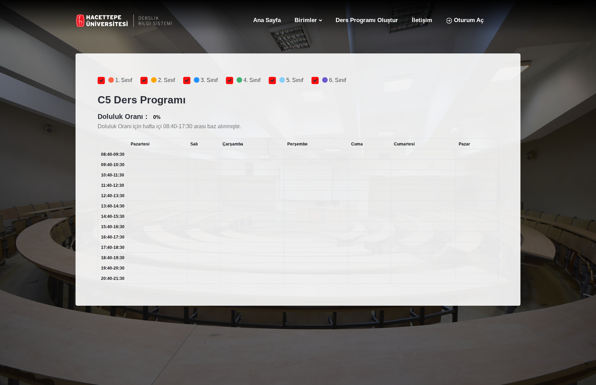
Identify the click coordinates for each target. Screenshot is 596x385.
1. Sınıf (123, 80)
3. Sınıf (208, 80)
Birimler (306, 20)
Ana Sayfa (267, 20)
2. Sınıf (166, 80)
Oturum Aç (468, 20)
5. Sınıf (294, 80)
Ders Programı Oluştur (367, 20)
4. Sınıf (251, 80)
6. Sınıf (337, 80)
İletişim (422, 20)
